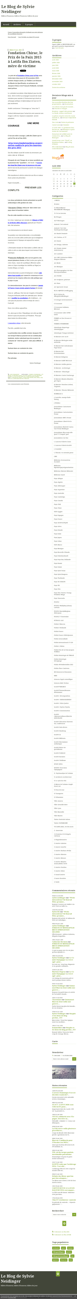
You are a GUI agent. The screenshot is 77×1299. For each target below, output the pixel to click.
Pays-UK (57, 585)
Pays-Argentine (59, 489)
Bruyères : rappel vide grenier (62, 111)
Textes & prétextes (67, 122)
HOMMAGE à (58, 394)
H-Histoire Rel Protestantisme (59, 352)
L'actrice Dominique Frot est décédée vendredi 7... (63, 1094)
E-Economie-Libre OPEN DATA (62, 314)
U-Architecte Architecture (63, 777)
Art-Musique (58, 267)
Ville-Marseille (59, 812)
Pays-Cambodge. (59, 497)
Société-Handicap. (60, 731)
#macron (64, 1260)
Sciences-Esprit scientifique (63, 679)
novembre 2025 (57, 81)
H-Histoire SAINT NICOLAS (63, 360)
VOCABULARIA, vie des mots (63, 827)
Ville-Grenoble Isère (61, 804)
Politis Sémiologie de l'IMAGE (64, 655)
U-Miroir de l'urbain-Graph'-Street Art (63, 785)
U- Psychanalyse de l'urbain (63, 773)
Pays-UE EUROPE (59, 582)
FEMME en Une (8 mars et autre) (62, 319)
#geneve (55, 1260)
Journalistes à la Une (61, 438)
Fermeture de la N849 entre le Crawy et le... (62, 135)
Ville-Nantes (58, 816)
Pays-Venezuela (59, 598)
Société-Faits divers (60, 727)
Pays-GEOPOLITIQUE (61, 523)
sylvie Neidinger (59, 926)
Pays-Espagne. (59, 515)
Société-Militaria (59, 738)
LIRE (55, 456)
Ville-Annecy (58, 801)
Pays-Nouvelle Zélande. (62, 552)
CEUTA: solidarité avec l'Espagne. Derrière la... (63, 1117)
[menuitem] (6, 24)
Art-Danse (57, 241)
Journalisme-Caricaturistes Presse (63, 413)
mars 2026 (55, 71)
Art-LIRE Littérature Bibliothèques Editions (63, 258)
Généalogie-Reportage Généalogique (61, 328)
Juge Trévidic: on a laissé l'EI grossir (28, 37)
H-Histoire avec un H (61, 337)
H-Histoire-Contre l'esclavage (64, 375)
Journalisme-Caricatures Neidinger (62, 407)
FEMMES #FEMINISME (34, 374)
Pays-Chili (57, 504)
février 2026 (56, 73)
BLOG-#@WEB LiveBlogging (63, 290)
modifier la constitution (20, 298)
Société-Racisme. (59, 757)
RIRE (55, 676)
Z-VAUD (56, 882)
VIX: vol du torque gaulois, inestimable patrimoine (63, 1153)
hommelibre (57, 1028)
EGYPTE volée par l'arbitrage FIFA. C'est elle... (64, 1165)
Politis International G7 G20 (63, 642)
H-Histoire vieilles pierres (62, 364)
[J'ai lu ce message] (75, 1296)
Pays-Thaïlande (59, 578)
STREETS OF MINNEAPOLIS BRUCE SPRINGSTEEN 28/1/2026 (63, 930)
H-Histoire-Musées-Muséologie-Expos (64, 380)
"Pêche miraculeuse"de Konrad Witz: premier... (63, 900)
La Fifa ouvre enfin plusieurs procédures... (64, 1129)
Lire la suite (59, 48)
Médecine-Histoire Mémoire (63, 471)
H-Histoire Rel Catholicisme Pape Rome (63, 347)
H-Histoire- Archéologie (62, 368)
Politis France (27, 375)
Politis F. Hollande (60, 628)
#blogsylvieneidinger (60, 1256)
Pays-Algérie (58, 482)
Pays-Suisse (58, 567)
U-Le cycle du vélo (60, 781)
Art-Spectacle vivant (61, 287)
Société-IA (57, 734)
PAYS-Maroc (58, 545)
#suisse (70, 1248)
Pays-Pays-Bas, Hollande (62, 559)
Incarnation (69, 104)
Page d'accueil (12, 37)
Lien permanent (14, 374)
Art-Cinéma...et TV (60, 237)
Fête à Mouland (57, 147)
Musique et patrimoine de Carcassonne (63, 130)
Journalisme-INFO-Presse (62, 418)
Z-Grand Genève (59, 874)
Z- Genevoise (58, 830)
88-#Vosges (57, 217)
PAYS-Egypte (58, 511)
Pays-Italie (57, 534)
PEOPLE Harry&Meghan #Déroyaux (62, 612)
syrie (63, 1248)
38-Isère (56, 204)
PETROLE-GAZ (59, 620)
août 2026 (55, 60)
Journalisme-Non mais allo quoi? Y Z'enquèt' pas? (63, 433)
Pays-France (58, 519)
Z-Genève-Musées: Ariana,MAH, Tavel (60, 862)
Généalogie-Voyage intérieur (64, 333)
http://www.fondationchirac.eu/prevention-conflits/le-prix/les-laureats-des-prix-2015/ (25, 145)
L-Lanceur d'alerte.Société (63, 445)
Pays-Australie (59, 493)
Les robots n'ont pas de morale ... (63, 107)
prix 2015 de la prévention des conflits (25, 378)
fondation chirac (16, 377)
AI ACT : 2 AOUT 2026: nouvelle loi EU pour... (63, 1106)
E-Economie (58, 303)
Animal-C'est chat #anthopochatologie (61, 229)
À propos (29, 24)
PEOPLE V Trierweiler (61, 617)
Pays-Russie (58, 563)
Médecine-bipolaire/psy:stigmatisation (63, 466)
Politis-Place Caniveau (61, 668)
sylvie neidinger (59, 898)
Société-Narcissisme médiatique (61, 743)
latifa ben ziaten (28, 377)
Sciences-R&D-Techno (61, 683)
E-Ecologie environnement (63, 300)
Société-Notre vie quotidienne (60, 748)
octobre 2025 (56, 84)
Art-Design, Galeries (61, 244)
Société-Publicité (59, 753)
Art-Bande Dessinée (60, 233)
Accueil (6, 24)
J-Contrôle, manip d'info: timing (62, 398)
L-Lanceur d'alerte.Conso (62, 442)
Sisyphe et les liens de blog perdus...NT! (64, 1016)
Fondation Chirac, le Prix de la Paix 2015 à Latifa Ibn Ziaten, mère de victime (25, 59)
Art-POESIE (58, 276)
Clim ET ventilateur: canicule (64, 1200)
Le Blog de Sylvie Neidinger (18, 9)
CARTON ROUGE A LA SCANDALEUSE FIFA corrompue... (63, 1189)
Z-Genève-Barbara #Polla (62, 851)
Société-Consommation (62, 711)
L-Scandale (58, 449)
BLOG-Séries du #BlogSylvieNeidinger (61, 295)
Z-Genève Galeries (60, 843)
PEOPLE (56, 602)
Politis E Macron (59, 624)
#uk (70, 1260)
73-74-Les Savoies (60, 213)
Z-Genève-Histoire (60, 854)
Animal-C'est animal (61, 224)
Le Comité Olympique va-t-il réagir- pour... (63, 960)
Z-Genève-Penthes (60, 867)
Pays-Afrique (58, 478)
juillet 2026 (56, 62)
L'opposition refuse (14, 323)
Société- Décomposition (62, 696)
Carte (55, 1041)
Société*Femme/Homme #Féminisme (62, 691)
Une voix (55, 122)
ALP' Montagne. (59, 220)
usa (72, 1256)
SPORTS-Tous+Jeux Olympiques (60, 769)
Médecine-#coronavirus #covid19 (62, 461)
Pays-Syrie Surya (59, 570)
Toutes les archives (58, 87)
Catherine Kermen (59, 942)
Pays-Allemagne (59, 486)
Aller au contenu (6, 1)
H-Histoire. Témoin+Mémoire (64, 390)
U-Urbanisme (58, 797)
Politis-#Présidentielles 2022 (63, 664)
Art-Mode (57, 263)
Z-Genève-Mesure (60, 858)
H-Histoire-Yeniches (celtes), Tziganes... (63, 385)
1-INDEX (57, 200)
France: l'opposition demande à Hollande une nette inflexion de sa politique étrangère (25, 33)
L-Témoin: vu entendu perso (63, 453)
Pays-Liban (58, 541)
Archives (17, 24)
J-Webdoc (57, 403)
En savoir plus (12, 1297)
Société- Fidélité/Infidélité (62, 699)
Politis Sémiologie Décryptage (60, 660)
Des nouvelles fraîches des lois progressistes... (62, 103)
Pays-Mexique (59, 548)
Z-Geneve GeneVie (60, 847)
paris (38, 377)
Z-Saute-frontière (60, 878)
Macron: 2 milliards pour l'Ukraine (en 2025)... (62, 1141)
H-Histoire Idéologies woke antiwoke (63, 341)
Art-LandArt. (58, 254)
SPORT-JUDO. (58, 764)
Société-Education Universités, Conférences (63, 722)
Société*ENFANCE (60, 687)
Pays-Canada (58, 500)
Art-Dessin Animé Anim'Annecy (60, 249)
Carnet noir (56, 125)
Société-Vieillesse (60, 760)
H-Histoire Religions (61, 357)
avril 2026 (55, 68)
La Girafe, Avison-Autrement (62, 113)
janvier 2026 (56, 76)
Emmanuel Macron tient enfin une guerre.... (63, 988)
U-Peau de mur (59, 790)
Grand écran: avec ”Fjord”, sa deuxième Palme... (62, 141)
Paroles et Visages (61, 108)
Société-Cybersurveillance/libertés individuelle (63, 716)
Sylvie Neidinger (59, 958)
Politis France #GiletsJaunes (63, 635)
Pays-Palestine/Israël (61, 556)
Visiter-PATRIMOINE (61, 823)
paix (35, 377)
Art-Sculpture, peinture (62, 279)
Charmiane (56, 1000)
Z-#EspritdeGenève (60, 840)
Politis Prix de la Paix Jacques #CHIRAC (27, 376)
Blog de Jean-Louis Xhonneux (63, 148)
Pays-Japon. (58, 537)
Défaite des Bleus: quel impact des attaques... (63, 1177)
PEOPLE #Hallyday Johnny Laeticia (63, 606)
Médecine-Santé (59, 475)
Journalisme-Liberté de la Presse (63, 422)
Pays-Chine (58, 508)
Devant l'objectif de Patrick (64, 118)
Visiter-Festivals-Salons (62, 819)
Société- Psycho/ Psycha (62, 707)
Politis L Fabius (59, 646)
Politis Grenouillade (61, 639)
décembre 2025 (57, 79)
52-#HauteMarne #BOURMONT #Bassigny (62, 209)
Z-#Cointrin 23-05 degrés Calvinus (62, 835)
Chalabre (66, 125)
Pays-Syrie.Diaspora (61, 574)
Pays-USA (57, 589)
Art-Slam (57, 283)
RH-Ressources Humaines (62, 672)
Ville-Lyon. (57, 808)
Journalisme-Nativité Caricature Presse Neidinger (64, 428)
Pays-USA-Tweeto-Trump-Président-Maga (63, 594)
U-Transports (58, 793)
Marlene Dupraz (59, 972)
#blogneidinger (58, 1252)
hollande (56, 1248)
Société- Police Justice (61, 703)
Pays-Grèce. (58, 526)
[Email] (64, 1223)
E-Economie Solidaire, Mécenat (61, 308)
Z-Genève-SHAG (59, 871)
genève (69, 1252)
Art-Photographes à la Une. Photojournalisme (63, 271)
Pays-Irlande (58, 530)
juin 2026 (55, 65)
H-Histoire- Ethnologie (61, 372)
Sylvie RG (56, 912)
